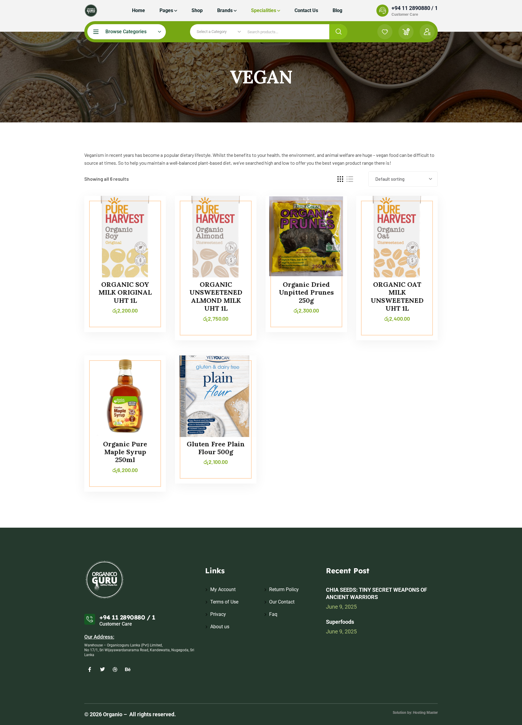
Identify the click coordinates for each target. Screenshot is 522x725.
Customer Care (405, 14)
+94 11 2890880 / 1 (415, 8)
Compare (150, 209)
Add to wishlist (150, 223)
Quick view (150, 237)
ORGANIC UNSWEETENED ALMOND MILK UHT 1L (215, 296)
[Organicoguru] (91, 10)
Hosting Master (425, 712)
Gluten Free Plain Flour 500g (216, 448)
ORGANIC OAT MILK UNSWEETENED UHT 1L (397, 296)
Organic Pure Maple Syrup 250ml (125, 452)
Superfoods (340, 622)
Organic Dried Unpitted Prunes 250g (306, 292)
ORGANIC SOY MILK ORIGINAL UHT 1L (125, 292)
